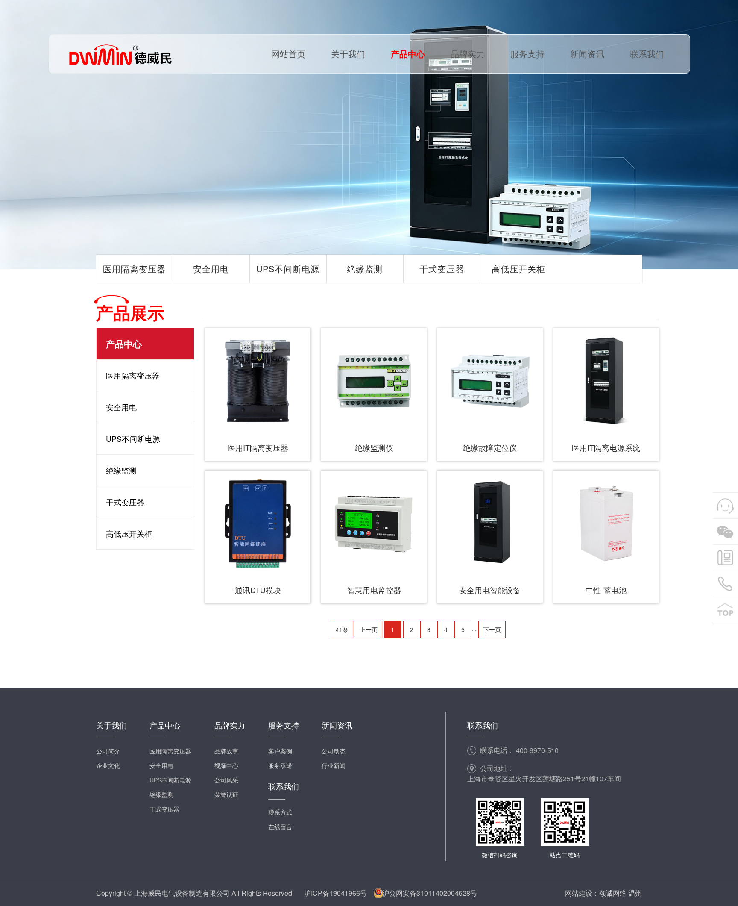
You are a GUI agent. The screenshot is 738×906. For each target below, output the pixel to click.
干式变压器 (441, 268)
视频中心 (226, 765)
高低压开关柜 (518, 268)
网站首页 (288, 53)
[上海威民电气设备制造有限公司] (119, 54)
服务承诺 (280, 765)
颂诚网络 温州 (620, 893)
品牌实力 (468, 53)
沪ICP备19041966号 (335, 893)
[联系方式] (725, 558)
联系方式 (280, 812)
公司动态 (334, 751)
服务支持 (527, 53)
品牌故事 (226, 751)
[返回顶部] (725, 610)
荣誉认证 (226, 794)
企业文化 (108, 765)
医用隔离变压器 (134, 268)
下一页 (492, 629)
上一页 (369, 629)
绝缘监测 (365, 268)
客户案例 (280, 751)
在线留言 (280, 826)
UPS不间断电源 (287, 268)
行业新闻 (334, 765)
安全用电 (211, 268)
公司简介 (108, 751)
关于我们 (348, 53)
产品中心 (408, 53)
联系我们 (647, 53)
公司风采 (226, 780)
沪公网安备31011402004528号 (429, 893)
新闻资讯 (587, 53)
